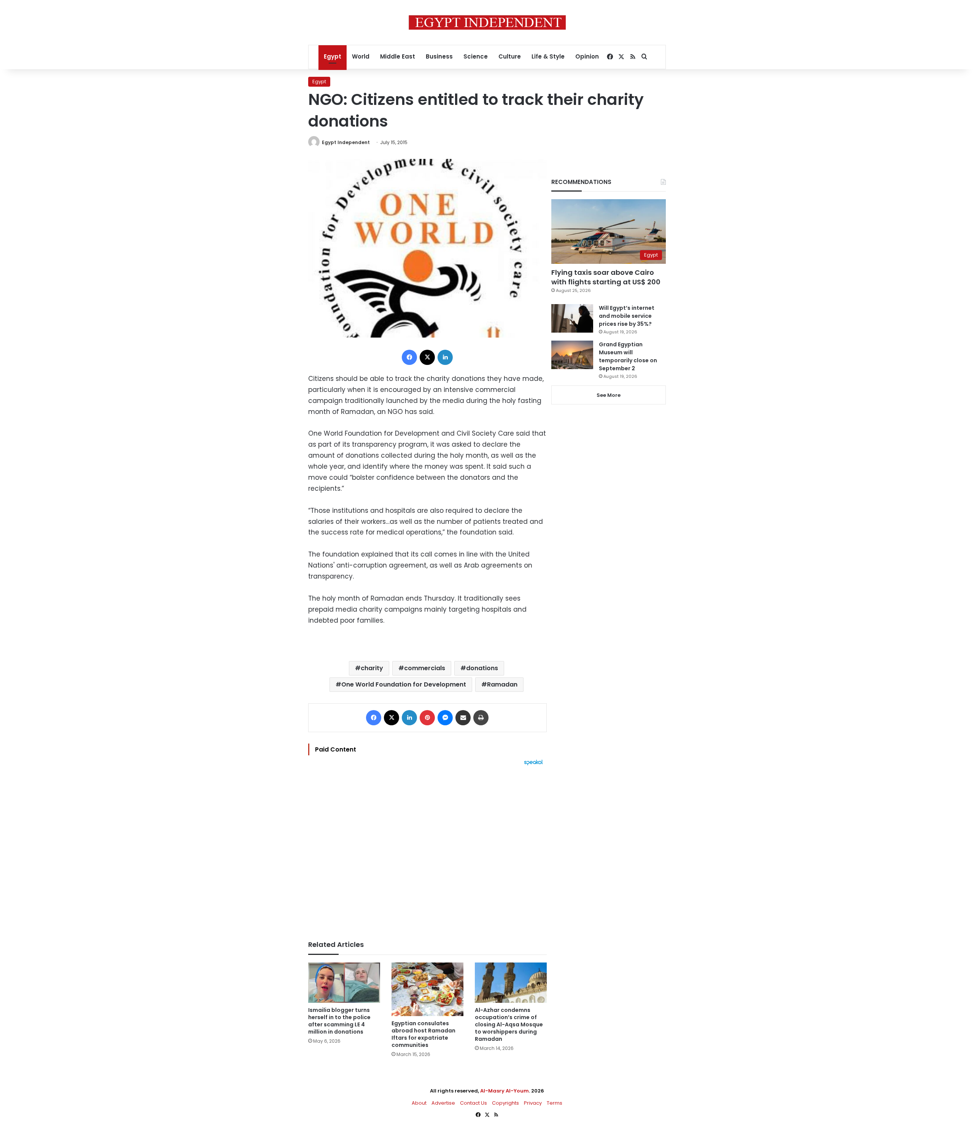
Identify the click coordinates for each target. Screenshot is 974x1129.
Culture (509, 56)
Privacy (533, 1103)
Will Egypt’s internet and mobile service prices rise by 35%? (626, 316)
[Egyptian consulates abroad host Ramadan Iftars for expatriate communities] (427, 989)
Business (439, 56)
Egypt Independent (346, 142)
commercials (424, 668)
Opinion (587, 56)
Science (475, 56)
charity (372, 668)
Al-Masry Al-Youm (504, 1090)
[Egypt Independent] (487, 22)
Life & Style (548, 56)
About (419, 1103)
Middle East (397, 56)
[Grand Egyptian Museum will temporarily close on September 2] (572, 355)
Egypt (332, 56)
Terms (554, 1103)
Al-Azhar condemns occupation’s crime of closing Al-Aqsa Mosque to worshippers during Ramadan (509, 1024)
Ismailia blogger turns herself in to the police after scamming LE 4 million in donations (339, 1020)
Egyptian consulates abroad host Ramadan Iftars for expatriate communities (423, 1034)
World (360, 56)
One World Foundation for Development (403, 684)
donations (482, 668)
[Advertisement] (427, 849)
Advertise (443, 1103)
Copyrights (505, 1103)
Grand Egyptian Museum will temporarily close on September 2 (628, 356)
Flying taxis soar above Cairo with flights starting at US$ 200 (605, 277)
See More (609, 395)
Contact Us (473, 1103)
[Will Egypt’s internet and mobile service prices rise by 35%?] (572, 318)
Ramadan (502, 684)
